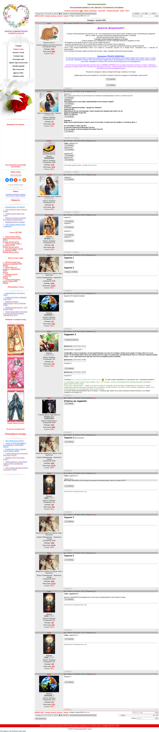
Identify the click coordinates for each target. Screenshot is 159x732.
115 (95, 473)
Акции (5, 266)
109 (95, 215)
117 (95, 553)
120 (95, 674)
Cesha (49, 473)
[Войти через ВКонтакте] (7, 180)
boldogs (49, 140)
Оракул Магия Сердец (15, 357)
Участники (101, 10)
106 (95, 91)
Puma (49, 255)
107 (95, 140)
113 (95, 398)
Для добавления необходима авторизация (15, 165)
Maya (49, 398)
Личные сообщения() (72, 10)
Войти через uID (15, 175)
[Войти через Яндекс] (15, 180)
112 (95, 331)
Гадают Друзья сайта (10, 242)
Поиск (122, 10)
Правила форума (113, 10)
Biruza (49, 331)
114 (95, 435)
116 (95, 514)
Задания (66, 15)
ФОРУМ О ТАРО (39, 15)
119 (95, 632)
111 (95, 293)
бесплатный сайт (80, 729)
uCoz (89, 729)
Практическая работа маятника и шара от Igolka (12, 237)
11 (66, 13)
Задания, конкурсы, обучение (53, 15)
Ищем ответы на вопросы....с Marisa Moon (11, 268)
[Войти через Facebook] (11, 180)
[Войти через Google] (20, 180)
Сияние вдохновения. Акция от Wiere (11, 280)
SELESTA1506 (49, 215)
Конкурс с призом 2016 (76, 15)
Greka (49, 293)
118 (95, 591)
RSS (127, 10)
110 (95, 255)
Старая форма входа (15, 185)
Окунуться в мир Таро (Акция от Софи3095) (11, 263)
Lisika (49, 23)
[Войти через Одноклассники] (24, 180)
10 (64, 13)
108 (95, 174)
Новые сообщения (90, 10)
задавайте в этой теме (16, 33)
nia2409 (49, 91)
